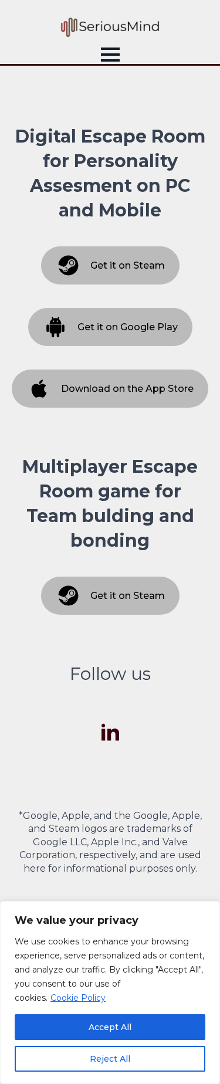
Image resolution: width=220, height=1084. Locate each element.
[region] (110, 992)
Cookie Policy (78, 997)
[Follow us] (110, 733)
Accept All (110, 1027)
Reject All (110, 1058)
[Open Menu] (110, 54)
